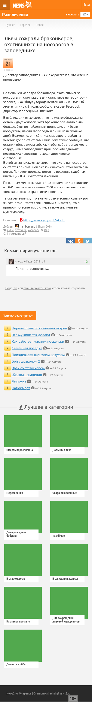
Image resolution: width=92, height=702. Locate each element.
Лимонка (19, 381)
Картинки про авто (18, 621)
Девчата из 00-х (16, 664)
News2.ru (12, 693)
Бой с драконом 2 (26, 361)
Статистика (40, 693)
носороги (33, 230)
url (43, 261)
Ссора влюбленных (64, 493)
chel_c (19, 261)
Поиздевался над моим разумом (38, 354)
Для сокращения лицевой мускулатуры (66, 619)
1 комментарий (16, 233)
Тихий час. (58, 535)
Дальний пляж (61, 450)
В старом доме (15, 578)
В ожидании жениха (65, 578)
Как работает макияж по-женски (38, 341)
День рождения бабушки (16, 534)
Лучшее (10, 25)
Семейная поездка (27, 348)
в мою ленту (72, 14)
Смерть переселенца (19, 450)
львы (10, 230)
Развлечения (15, 14)
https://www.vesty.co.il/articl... (44, 220)
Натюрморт (21, 388)
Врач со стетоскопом (28, 368)
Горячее (25, 25)
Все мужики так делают (31, 334)
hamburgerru (27, 226)
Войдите (11, 288)
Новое (40, 25)
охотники (21, 230)
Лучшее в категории (48, 407)
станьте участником (37, 288)
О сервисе (25, 693)
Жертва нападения (27, 374)
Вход (86, 5)
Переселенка (14, 493)
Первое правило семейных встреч (39, 328)
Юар (46, 230)
